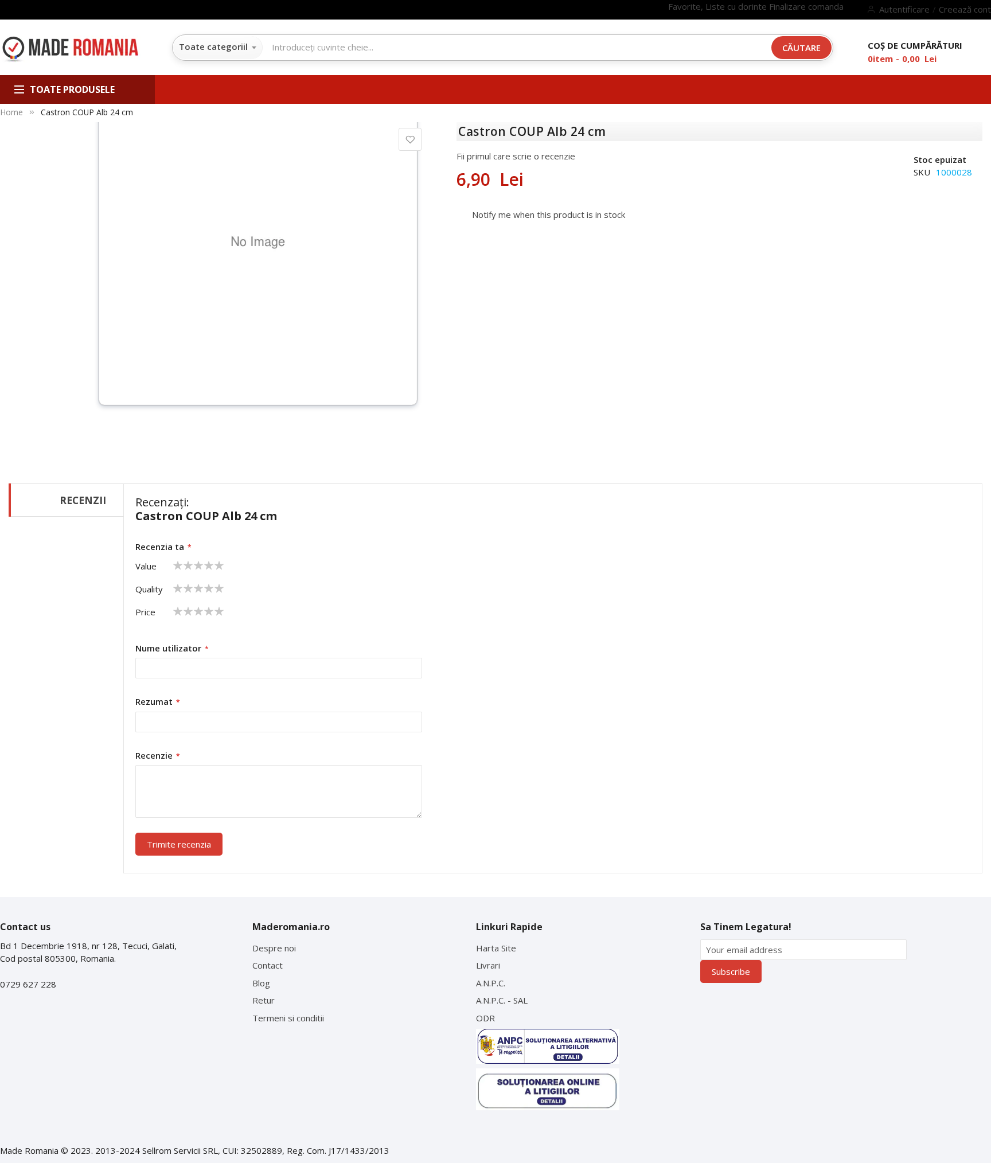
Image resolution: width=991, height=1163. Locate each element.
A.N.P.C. (490, 983)
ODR (485, 1018)
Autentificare (904, 9)
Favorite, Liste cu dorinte (718, 6)
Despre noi (274, 948)
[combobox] (517, 47)
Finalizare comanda (806, 6)
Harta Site (496, 948)
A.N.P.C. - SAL (502, 1000)
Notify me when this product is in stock (548, 214)
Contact (267, 965)
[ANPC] (547, 1046)
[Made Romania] (70, 50)
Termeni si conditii (288, 1018)
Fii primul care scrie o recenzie (516, 156)
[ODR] (547, 1089)
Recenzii (83, 500)
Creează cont (965, 9)
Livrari (488, 965)
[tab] (66, 500)
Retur (263, 1000)
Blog (261, 983)
